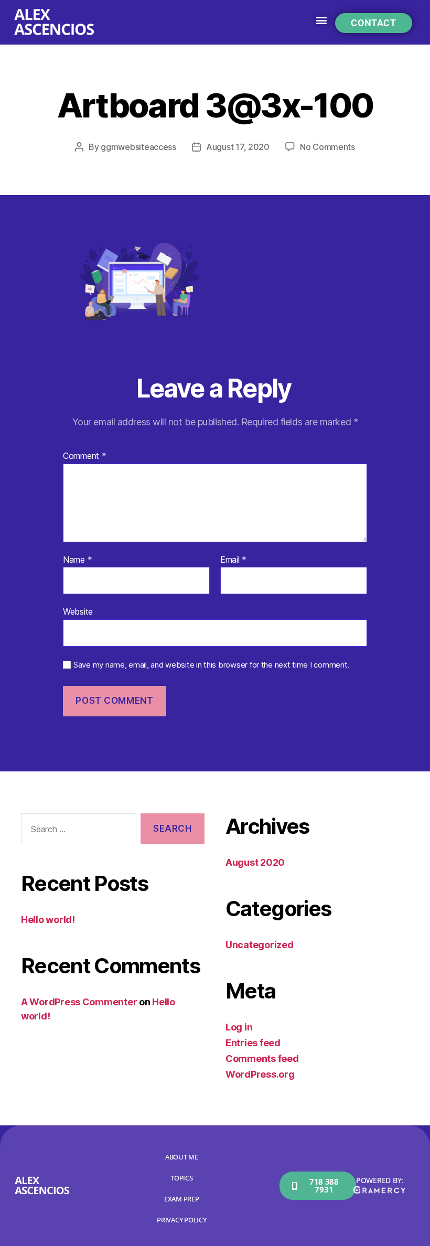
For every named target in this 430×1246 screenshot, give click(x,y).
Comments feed (262, 1058)
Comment (84, 456)
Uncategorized (259, 944)
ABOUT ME (181, 1157)
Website (78, 611)
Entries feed (253, 1042)
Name (77, 560)
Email (233, 560)
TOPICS (181, 1178)
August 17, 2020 (238, 147)
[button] (321, 19)
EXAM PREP (181, 1199)
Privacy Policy (181, 1219)
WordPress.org (260, 1074)
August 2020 (255, 862)
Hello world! (48, 919)
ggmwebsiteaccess (138, 147)
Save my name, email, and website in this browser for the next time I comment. (211, 665)
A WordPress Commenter (79, 1001)
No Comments (327, 147)
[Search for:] (76, 830)
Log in (238, 1027)
